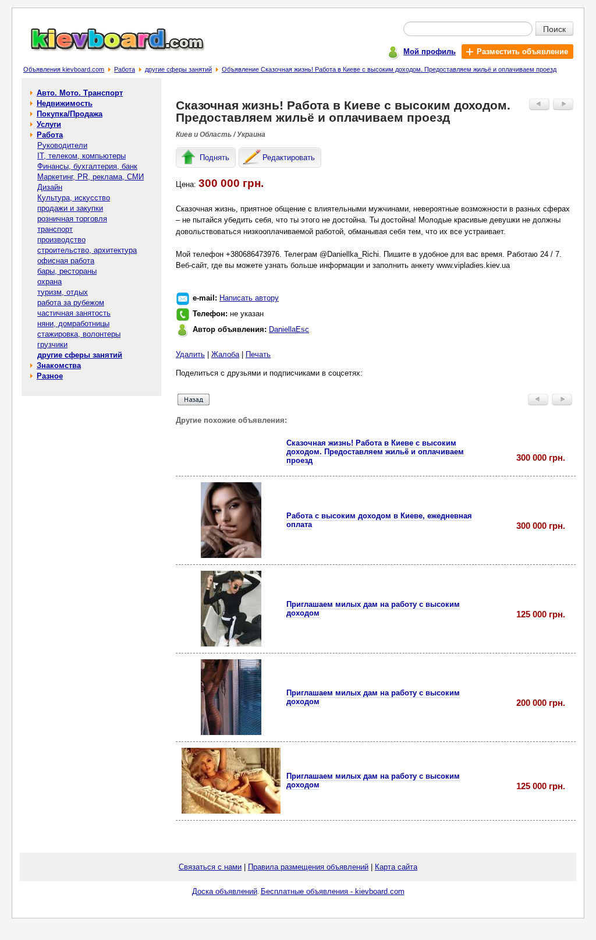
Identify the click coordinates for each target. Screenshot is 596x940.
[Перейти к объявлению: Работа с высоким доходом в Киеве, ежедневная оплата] (231, 555)
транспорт (55, 229)
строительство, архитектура (87, 250)
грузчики (52, 344)
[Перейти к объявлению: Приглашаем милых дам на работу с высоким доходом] (231, 643)
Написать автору (249, 298)
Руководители (62, 145)
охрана (49, 281)
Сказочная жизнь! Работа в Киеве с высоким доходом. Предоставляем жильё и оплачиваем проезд (375, 452)
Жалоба (225, 354)
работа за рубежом (70, 302)
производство (61, 239)
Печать (258, 354)
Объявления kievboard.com (63, 69)
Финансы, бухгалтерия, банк (87, 166)
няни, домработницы (73, 323)
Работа (124, 69)
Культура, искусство (73, 197)
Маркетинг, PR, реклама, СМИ (90, 176)
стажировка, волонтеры (78, 334)
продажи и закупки (70, 208)
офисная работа (65, 260)
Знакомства (59, 365)
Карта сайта (396, 867)
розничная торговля (72, 218)
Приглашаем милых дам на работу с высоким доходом (373, 608)
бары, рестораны (67, 271)
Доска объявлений (224, 891)
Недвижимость (65, 103)
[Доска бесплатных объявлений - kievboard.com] (110, 48)
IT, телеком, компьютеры (81, 155)
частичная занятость (74, 313)
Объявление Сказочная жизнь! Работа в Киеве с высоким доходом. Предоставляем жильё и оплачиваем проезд (389, 69)
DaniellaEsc (289, 329)
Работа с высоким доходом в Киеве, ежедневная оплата (379, 520)
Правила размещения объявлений (308, 867)
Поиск (554, 28)
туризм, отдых (62, 292)
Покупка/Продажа (69, 113)
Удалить (190, 354)
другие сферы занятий (178, 69)
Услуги (49, 124)
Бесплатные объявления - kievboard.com (333, 891)
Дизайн (49, 187)
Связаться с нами (210, 867)
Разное (50, 376)
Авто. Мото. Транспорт (80, 93)
